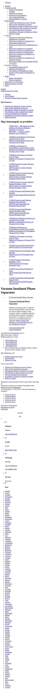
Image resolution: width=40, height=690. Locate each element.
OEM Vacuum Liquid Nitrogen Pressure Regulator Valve (19, 214)
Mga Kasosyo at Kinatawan (14, 82)
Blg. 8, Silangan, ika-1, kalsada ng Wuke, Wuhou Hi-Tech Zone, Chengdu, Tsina (21, 348)
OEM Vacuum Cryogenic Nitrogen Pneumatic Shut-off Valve (20, 177)
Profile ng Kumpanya (16, 10)
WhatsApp (4, 409)
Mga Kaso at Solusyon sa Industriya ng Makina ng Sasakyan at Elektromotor (21, 51)
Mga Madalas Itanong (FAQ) (18, 67)
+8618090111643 (11, 346)
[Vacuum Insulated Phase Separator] (21, 297)
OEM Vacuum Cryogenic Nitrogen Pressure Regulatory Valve (20, 187)
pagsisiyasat (13, 330)
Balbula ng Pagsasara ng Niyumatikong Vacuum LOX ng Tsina (22, 150)
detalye (19, 330)
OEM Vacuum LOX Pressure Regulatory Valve (18, 264)
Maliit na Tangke (14, 34)
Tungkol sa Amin (10, 8)
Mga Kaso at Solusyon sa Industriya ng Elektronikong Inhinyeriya (21, 42)
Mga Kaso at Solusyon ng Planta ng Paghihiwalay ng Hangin (20, 38)
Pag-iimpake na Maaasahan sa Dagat (21, 71)
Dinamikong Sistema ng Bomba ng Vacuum (23, 26)
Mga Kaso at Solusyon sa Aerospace (21, 48)
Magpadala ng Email (7, 407)
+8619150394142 (11, 344)
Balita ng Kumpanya (15, 78)
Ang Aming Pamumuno (17, 17)
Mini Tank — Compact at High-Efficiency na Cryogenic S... (19, 132)
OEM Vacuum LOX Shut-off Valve (20, 247)
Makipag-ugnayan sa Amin (13, 84)
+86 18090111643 (11, 469)
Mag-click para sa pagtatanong (11, 387)
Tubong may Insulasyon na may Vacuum (22, 23)
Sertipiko (12, 11)
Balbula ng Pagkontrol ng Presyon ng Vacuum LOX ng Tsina (21, 141)
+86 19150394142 (11, 342)
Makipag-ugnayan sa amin (9, 91)
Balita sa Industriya (15, 80)
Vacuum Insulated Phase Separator (20, 30)
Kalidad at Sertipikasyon (17, 69)
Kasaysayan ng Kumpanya (17, 15)
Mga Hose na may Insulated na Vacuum (20, 323)
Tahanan (7, 6)
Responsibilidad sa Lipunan (18, 19)
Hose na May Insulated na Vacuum (20, 24)
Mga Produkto (9, 21)
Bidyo (7, 85)
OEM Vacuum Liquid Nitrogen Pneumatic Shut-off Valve (19, 205)
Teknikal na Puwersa (16, 13)
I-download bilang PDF (16, 328)
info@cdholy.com (11, 340)
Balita (7, 76)
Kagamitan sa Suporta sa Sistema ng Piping (23, 32)
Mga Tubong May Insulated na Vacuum (19, 321)
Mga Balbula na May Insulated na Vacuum (23, 28)
